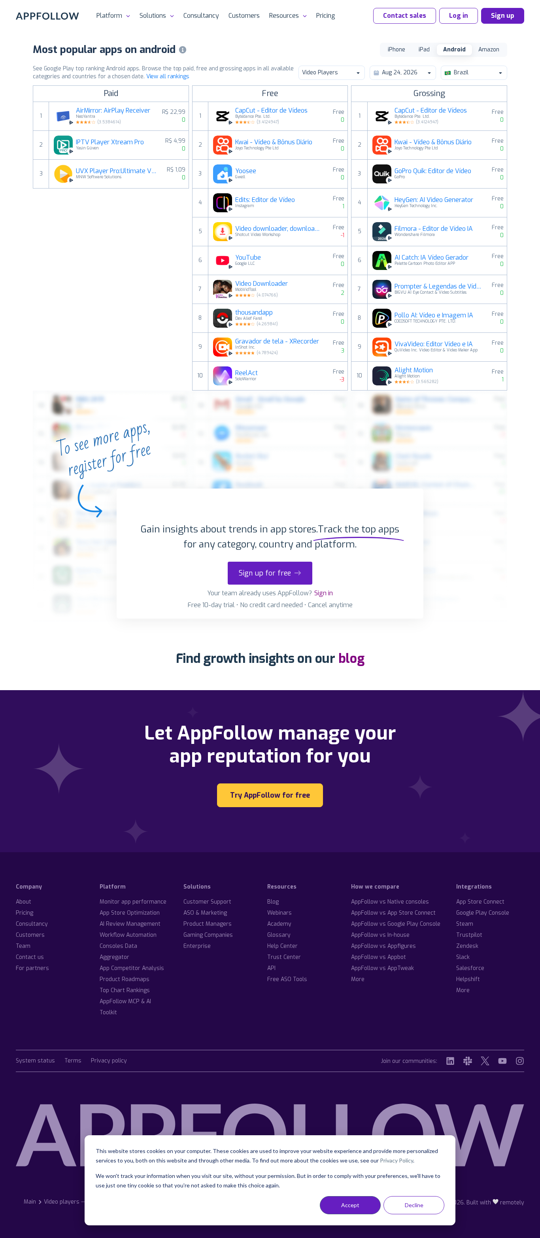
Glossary (279, 935)
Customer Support (207, 902)
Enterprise (197, 946)
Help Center (282, 946)
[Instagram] (519, 1061)
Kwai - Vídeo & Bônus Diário (273, 142)
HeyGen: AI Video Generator (434, 200)
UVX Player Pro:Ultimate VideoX (116, 171)
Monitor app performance (133, 902)
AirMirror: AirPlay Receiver (113, 110)
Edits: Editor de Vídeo (265, 200)
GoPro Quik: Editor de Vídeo (433, 171)
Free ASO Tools (287, 979)
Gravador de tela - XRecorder (277, 341)
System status (35, 1061)
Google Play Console (482, 913)
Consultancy (201, 15)
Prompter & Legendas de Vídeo (439, 286)
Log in (458, 15)
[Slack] (467, 1061)
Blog (273, 902)
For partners (32, 968)
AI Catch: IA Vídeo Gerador (431, 257)
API (271, 968)
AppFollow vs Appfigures (383, 946)
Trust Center (284, 957)
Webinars (279, 913)
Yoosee (245, 171)
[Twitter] (485, 1061)
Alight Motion (414, 370)
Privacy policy (109, 1061)
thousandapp (254, 312)
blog (351, 658)
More (357, 979)
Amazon (488, 49)
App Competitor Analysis (132, 968)
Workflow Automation (128, 935)
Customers (244, 15)
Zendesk (467, 946)
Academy (279, 924)
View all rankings (167, 76)
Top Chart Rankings (125, 990)
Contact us (30, 957)
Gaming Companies (208, 935)
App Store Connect (480, 902)
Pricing (325, 15)
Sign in (323, 593)
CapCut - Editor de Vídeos (271, 110)
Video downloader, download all (279, 228)
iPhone (396, 49)
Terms (72, 1061)
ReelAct (246, 373)
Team (23, 946)
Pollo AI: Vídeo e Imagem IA (434, 315)
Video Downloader (261, 283)
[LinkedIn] (450, 1061)
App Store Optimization (130, 913)
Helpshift (468, 979)
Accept (350, 1205)
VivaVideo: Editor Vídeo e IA (434, 344)
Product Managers (207, 924)
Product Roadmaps (124, 979)
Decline (414, 1205)
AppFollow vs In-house (380, 935)
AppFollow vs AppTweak (382, 968)
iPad (424, 49)
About (23, 902)
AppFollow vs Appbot (378, 957)
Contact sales (404, 15)
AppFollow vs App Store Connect (393, 913)
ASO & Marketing (205, 913)
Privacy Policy (396, 1160)
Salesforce (470, 968)
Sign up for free (265, 573)
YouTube (248, 257)
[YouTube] (502, 1061)
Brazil (461, 72)
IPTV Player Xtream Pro (110, 142)
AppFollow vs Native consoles (390, 902)
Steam (464, 924)
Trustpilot (469, 935)
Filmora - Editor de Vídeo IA (434, 228)
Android (454, 49)
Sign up (502, 15)
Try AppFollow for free (270, 795)
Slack (463, 957)
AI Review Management (130, 924)
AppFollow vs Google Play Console (395, 924)
